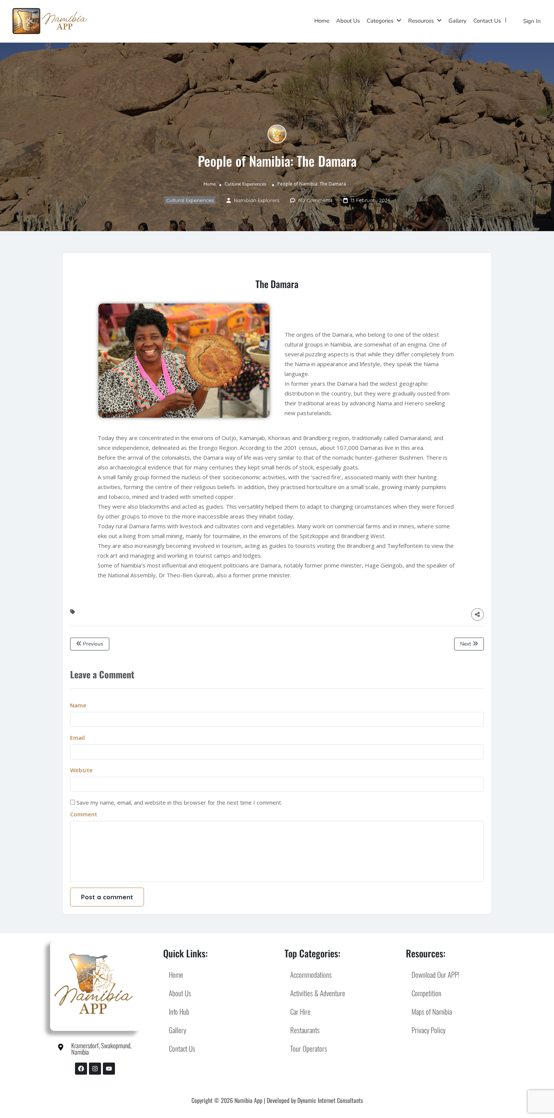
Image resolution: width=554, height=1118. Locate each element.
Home (321, 21)
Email (77, 737)
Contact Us (487, 21)
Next (466, 643)
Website (81, 770)
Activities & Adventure (317, 993)
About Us (348, 21)
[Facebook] (81, 1069)
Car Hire (300, 1011)
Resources (421, 21)
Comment (83, 814)
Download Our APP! (435, 974)
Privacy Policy (428, 1029)
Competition (426, 993)
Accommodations (311, 974)
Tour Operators (308, 1048)
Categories (380, 21)
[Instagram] (95, 1069)
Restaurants (305, 1029)
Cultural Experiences (245, 184)
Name (78, 705)
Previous (92, 643)
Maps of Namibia (432, 1011)
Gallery (457, 21)
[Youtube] (109, 1069)
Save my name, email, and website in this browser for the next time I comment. (179, 802)
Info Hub (179, 1011)
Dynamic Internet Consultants (330, 1100)
